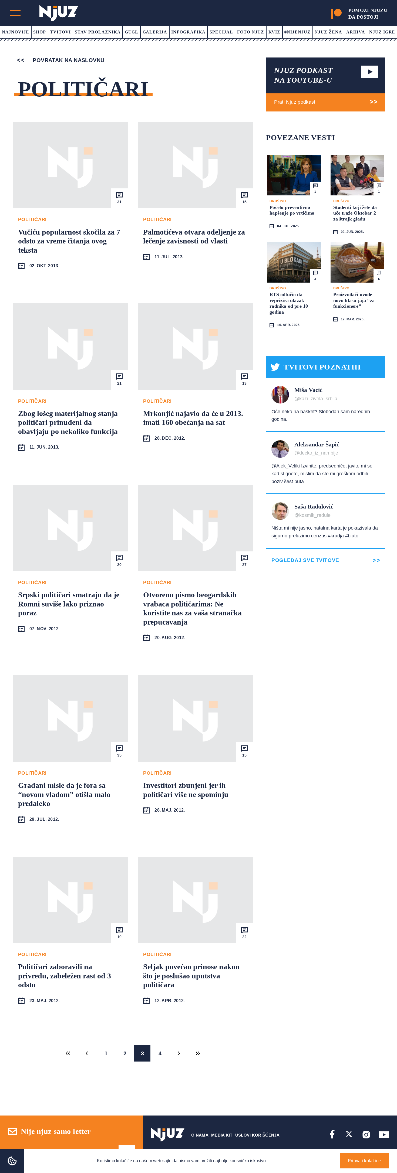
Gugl (132, 32)
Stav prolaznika (97, 32)
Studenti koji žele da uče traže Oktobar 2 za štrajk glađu (355, 213)
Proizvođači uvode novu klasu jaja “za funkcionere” (354, 300)
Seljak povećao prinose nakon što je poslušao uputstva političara (191, 975)
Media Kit (222, 1135)
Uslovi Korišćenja (257, 1135)
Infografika (188, 32)
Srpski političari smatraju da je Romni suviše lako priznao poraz (68, 604)
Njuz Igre (382, 32)
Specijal (221, 32)
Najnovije (15, 32)
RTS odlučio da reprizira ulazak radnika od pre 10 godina (289, 303)
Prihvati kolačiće (364, 1160)
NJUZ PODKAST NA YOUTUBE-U (303, 75)
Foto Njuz (250, 32)
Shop (39, 32)
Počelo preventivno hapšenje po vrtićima (292, 210)
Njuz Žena (328, 32)
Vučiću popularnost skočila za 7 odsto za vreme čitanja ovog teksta (69, 241)
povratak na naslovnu (67, 60)
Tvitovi (60, 32)
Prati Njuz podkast (294, 102)
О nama (199, 1135)
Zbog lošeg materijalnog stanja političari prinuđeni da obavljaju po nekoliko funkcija (68, 422)
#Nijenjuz (297, 32)
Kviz (274, 32)
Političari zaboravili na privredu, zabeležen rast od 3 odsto (64, 975)
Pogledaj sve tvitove (305, 560)
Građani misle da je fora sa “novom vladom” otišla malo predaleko (64, 794)
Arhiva (355, 32)
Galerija (155, 32)
